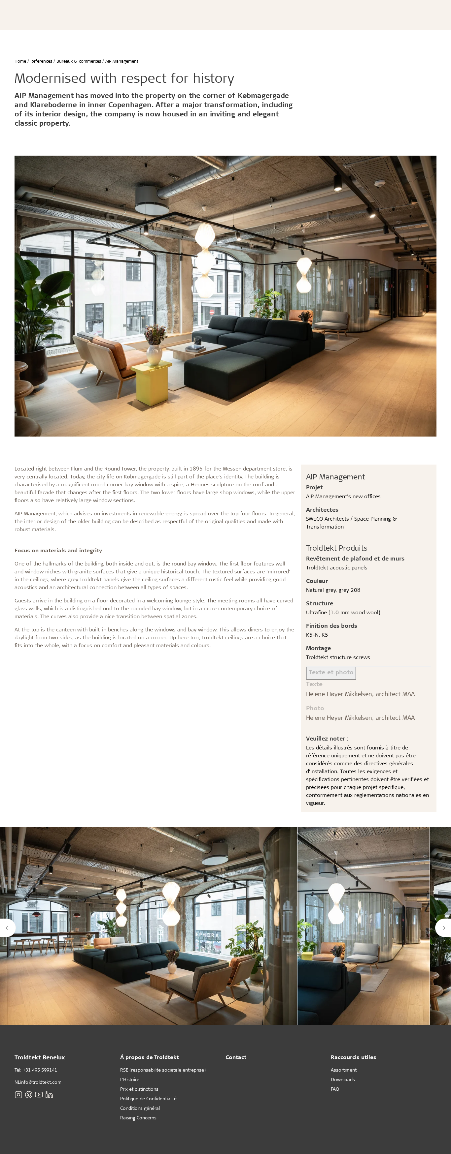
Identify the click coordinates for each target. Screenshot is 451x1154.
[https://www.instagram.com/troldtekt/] (18, 1095)
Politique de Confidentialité (148, 1098)
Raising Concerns (138, 1117)
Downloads (343, 1079)
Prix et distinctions (139, 1089)
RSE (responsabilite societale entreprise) (163, 1070)
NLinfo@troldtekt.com (38, 1082)
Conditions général (140, 1108)
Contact (236, 1056)
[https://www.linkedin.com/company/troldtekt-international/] (49, 1095)
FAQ (335, 1089)
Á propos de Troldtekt (149, 1056)
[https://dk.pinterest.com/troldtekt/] (29, 1095)
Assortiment (344, 1070)
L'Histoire (129, 1079)
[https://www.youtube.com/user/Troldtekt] (39, 1095)
